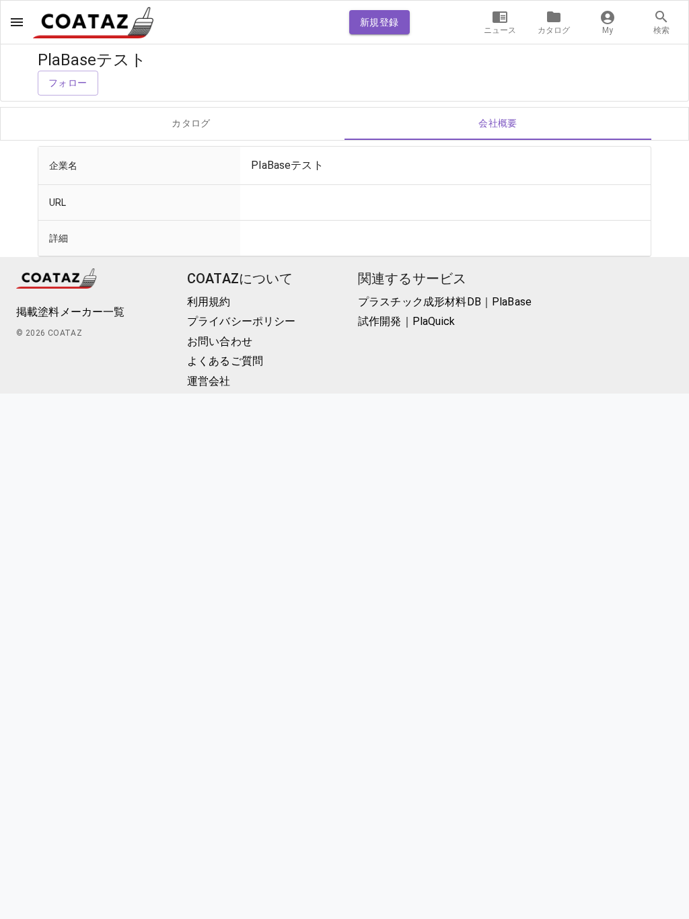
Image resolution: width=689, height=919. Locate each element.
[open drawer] (17, 22)
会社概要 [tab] (497, 123)
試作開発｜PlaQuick (406, 321)
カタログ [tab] (191, 123)
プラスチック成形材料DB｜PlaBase (445, 301)
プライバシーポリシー (241, 321)
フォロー (67, 82)
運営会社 (209, 381)
